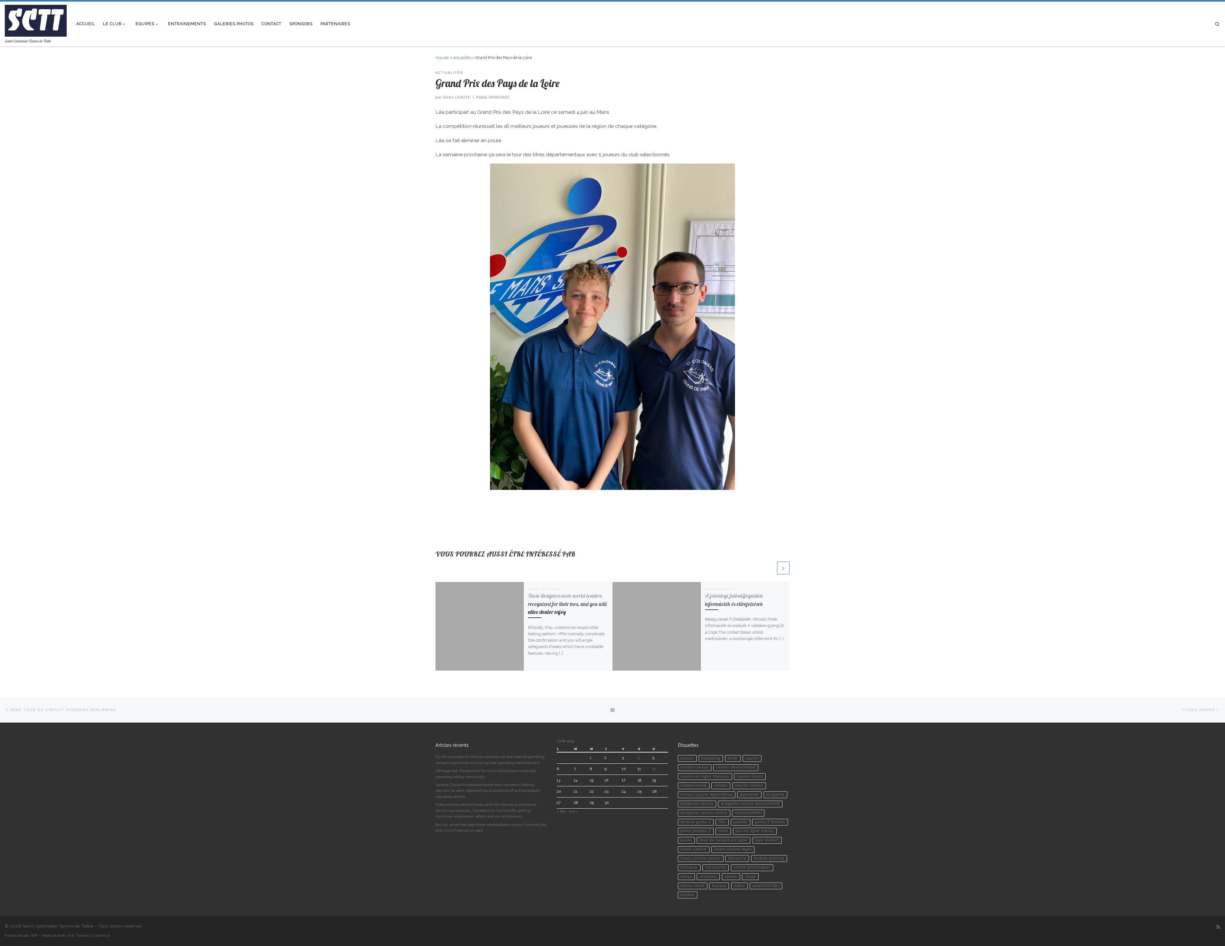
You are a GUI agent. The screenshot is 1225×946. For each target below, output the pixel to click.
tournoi (719, 886)
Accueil (442, 57)
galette (740, 822)
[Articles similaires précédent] (769, 568)
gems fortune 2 (695, 831)
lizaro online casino (700, 858)
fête (722, 822)
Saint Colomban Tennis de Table (58, 926)
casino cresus (694, 767)
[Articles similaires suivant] (783, 568)
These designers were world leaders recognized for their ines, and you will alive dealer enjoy (567, 603)
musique (689, 867)
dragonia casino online (703, 813)
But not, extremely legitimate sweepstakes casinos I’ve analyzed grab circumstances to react (490, 827)
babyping (711, 758)
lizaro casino (693, 849)
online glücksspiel (751, 867)
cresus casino (749, 785)
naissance (715, 867)
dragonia (775, 794)
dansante (749, 794)
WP (34, 935)
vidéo (739, 886)
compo (721, 785)
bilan (733, 758)
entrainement (748, 813)
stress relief (692, 886)
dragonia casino (696, 803)
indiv (723, 831)
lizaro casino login (733, 849)
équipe (687, 894)
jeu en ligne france (755, 831)
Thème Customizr (93, 935)
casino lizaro (750, 776)
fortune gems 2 (695, 822)
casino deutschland (736, 767)
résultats (708, 876)
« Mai (561, 811)
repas (686, 876)
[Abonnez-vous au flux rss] (1218, 927)
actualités (462, 57)
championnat (693, 785)
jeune (686, 840)
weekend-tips (766, 886)
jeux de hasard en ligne (724, 840)
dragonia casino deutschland (750, 803)
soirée (730, 876)
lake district (767, 840)
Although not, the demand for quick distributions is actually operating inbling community (485, 773)
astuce (687, 758)
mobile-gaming (769, 858)
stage (750, 876)
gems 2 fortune (770, 822)
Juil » (573, 811)
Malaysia (737, 858)
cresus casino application (706, 794)
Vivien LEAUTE (457, 97)
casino (752, 758)
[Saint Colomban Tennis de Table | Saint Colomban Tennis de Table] (36, 19)
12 (654, 769)
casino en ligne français (704, 776)
